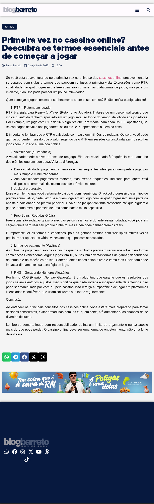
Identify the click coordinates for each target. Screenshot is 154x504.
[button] (137, 10)
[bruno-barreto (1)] (77, 391)
